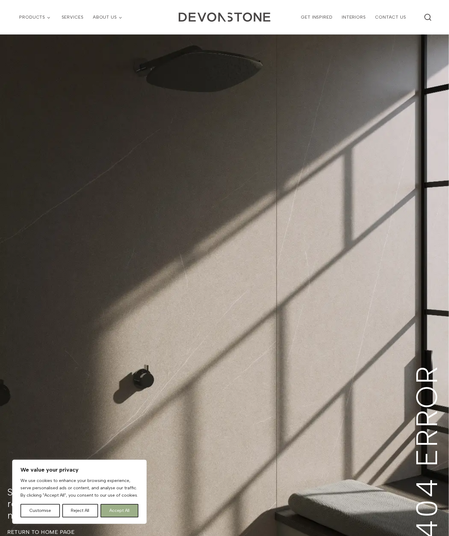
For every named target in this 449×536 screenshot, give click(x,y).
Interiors (354, 17)
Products (32, 17)
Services (73, 17)
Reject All (80, 510)
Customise (40, 510)
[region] (79, 492)
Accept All (119, 510)
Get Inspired (316, 17)
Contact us (390, 17)
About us (105, 17)
